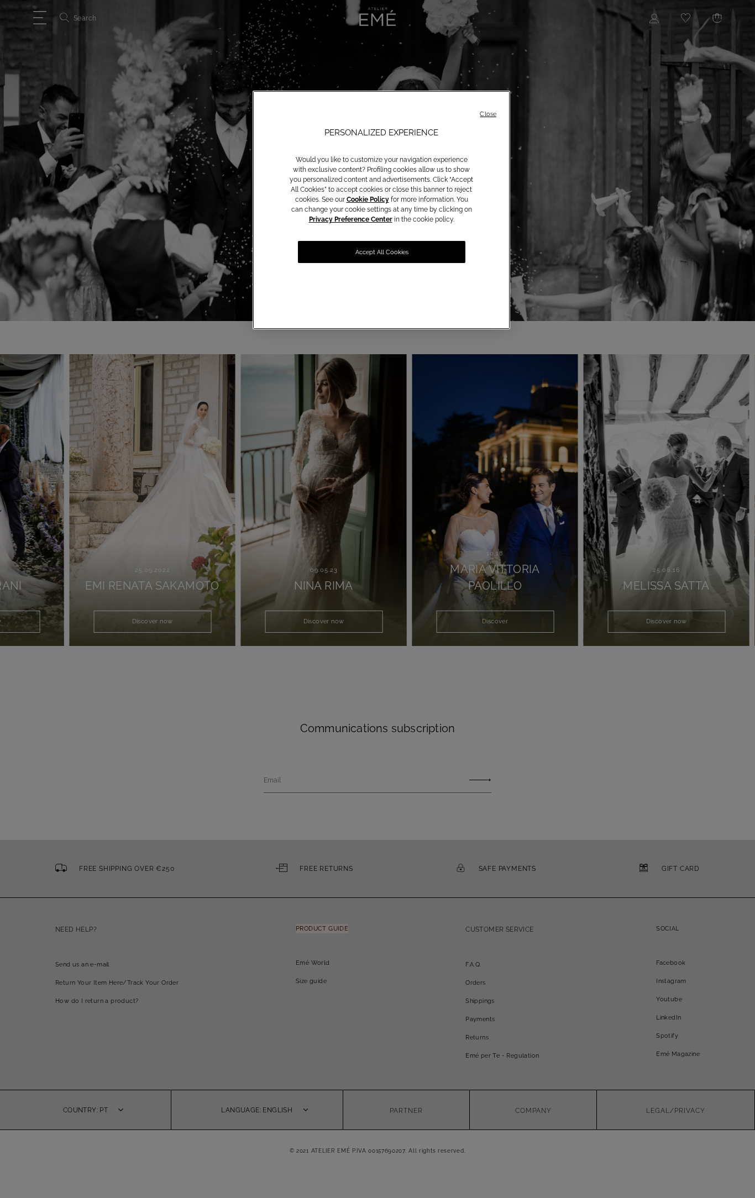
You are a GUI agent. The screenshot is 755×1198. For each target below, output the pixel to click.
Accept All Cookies (381, 252)
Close (488, 114)
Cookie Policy (368, 199)
